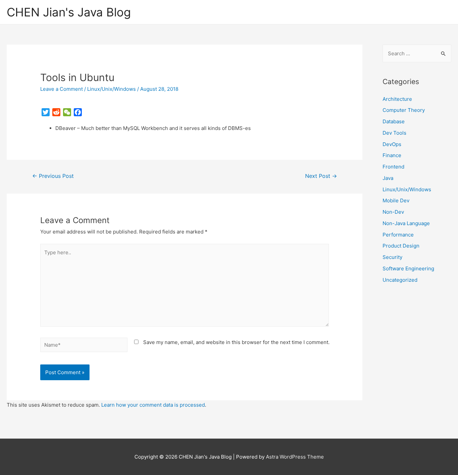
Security (392, 257)
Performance (398, 234)
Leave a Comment (61, 89)
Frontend (393, 166)
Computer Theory (404, 110)
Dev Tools (394, 133)
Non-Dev (393, 212)
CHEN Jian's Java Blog (69, 12)
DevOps (392, 144)
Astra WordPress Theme (295, 457)
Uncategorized (400, 280)
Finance (392, 155)
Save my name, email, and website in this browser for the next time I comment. (236, 342)
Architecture (397, 99)
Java (388, 178)
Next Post (321, 176)
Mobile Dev (396, 200)
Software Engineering (408, 268)
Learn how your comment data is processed (153, 405)
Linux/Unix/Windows (111, 89)
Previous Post (53, 176)
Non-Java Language (406, 223)
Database (394, 121)
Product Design (401, 246)
